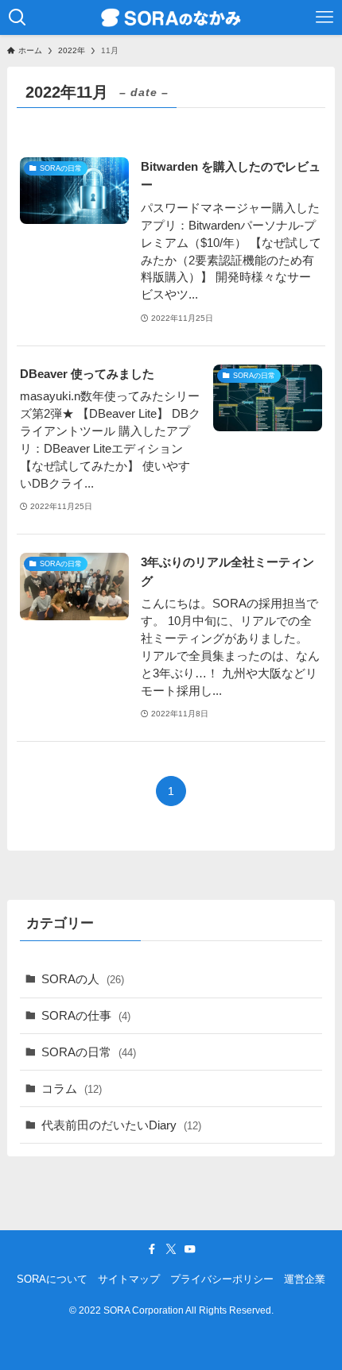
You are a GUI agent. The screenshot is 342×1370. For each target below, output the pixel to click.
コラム (71, 1088)
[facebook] (152, 1249)
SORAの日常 (88, 1052)
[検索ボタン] (17, 17)
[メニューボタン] (324, 17)
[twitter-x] (171, 1249)
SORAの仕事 (85, 1015)
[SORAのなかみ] (171, 17)
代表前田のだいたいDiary (121, 1125)
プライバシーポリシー (222, 1279)
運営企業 (304, 1279)
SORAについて (52, 1279)
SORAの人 (82, 979)
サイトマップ (129, 1279)
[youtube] (190, 1249)
